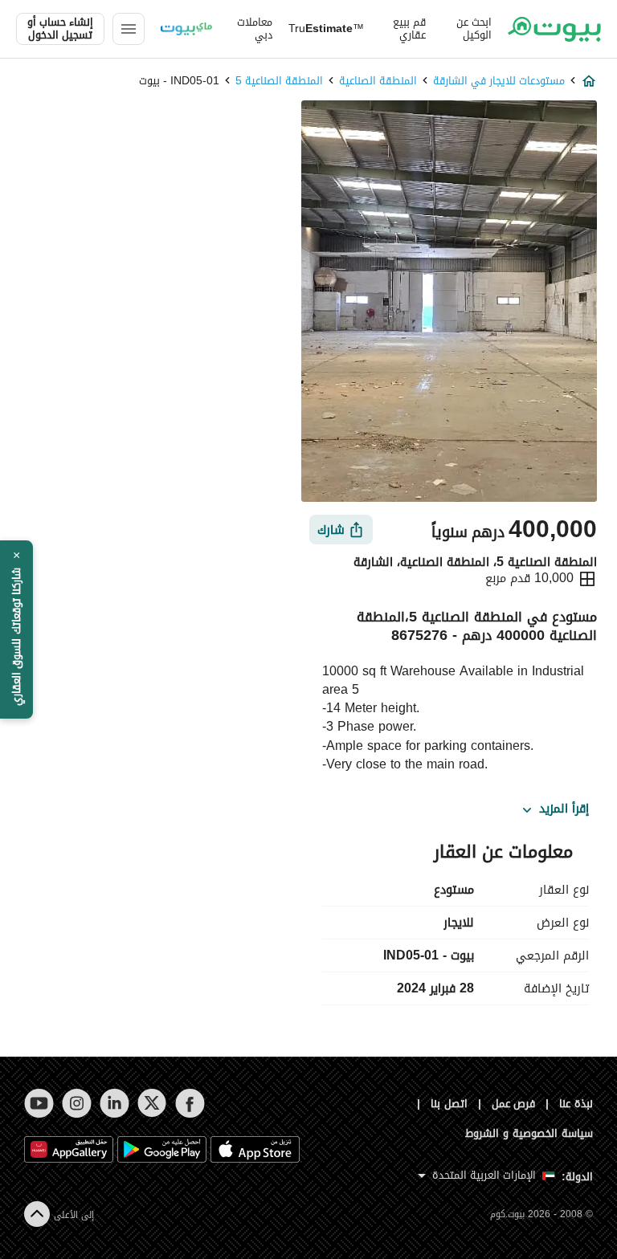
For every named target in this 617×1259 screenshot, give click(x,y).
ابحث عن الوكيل (474, 29)
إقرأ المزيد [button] (564, 809)
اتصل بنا (449, 1103)
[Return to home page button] (554, 29)
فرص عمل (514, 1103)
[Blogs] (186, 29)
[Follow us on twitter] (152, 1103)
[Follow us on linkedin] (114, 1103)
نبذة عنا (576, 1103)
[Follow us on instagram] (77, 1103)
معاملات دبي (254, 29)
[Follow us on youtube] (39, 1103)
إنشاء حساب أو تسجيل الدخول (60, 29)
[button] (16, 629)
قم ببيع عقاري (409, 29)
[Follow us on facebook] (190, 1103)
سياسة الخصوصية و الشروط (529, 1133)
